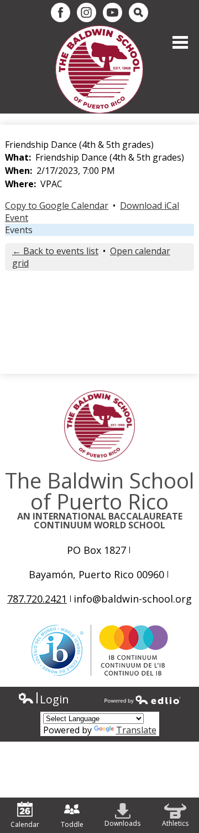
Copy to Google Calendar (56, 205)
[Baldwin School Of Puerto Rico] (99, 69)
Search (138, 12)
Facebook (60, 12)
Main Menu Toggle (180, 42)
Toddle (72, 824)
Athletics (175, 823)
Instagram (86, 12)
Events (19, 230)
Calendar (25, 824)
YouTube (112, 12)
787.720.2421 (37, 598)
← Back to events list (55, 251)
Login (43, 699)
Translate (136, 730)
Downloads (122, 823)
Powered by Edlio (142, 699)
